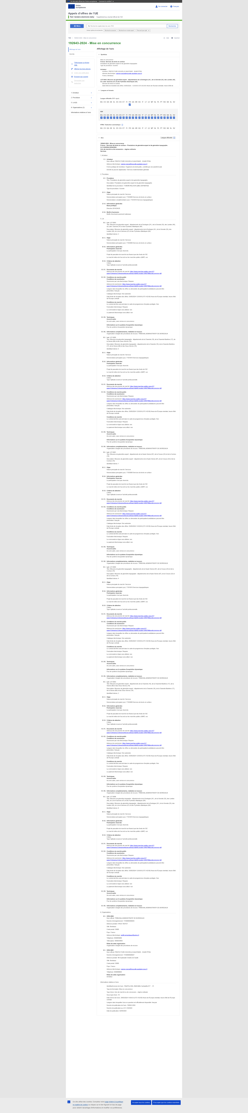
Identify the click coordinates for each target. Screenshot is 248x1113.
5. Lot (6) (74, 102)
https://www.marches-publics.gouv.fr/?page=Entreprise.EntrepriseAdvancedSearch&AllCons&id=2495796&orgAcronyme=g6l (134, 272)
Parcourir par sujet (142, 30)
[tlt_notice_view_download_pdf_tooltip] (101, 117)
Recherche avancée (110, 30)
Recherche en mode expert (126, 30)
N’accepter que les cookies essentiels (166, 1102)
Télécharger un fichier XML (81, 64)
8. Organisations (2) (77, 107)
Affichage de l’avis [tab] (75, 49)
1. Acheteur (75, 93)
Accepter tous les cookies (141, 1102)
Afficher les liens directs (82, 69)
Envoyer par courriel (81, 77)
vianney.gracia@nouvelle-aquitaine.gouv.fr (129, 73)
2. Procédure (75, 97)
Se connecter (162, 6)
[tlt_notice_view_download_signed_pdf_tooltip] (130, 104)
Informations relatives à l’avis (81, 112)
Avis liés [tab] (71, 54)
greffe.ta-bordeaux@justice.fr (130, 935)
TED (69, 38)
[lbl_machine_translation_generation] (122, 125)
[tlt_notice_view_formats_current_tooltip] (174, 138)
